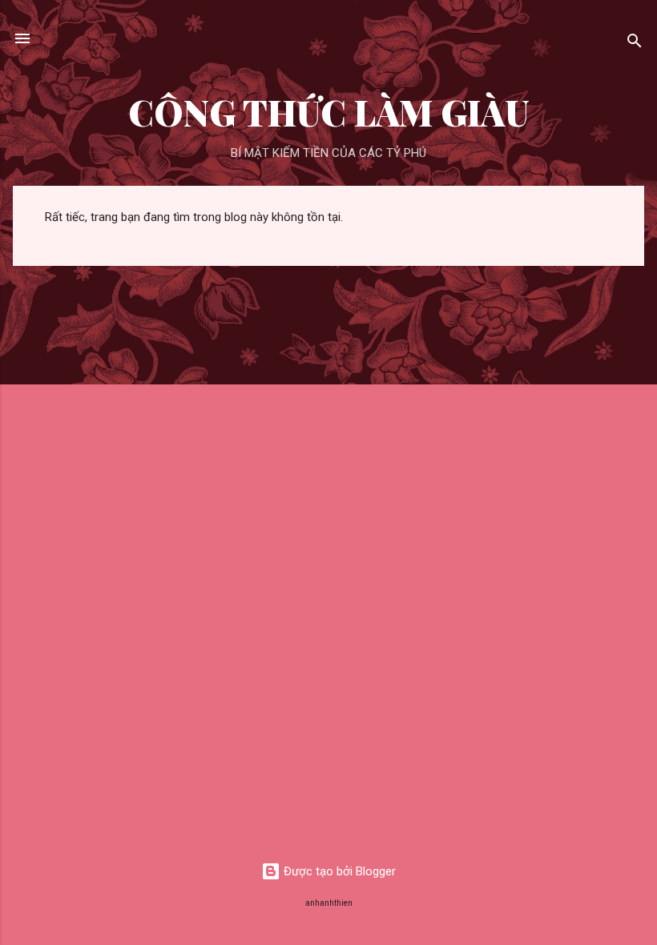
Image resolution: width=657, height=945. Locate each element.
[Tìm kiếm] (634, 43)
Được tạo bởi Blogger (338, 871)
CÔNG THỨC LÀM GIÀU (329, 111)
